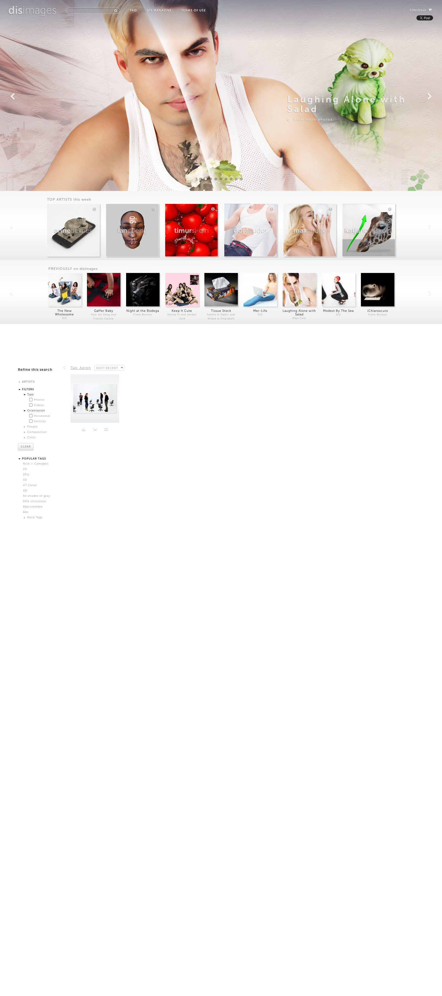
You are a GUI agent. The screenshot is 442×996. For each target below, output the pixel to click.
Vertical (40, 421)
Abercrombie (32, 506)
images (32, 10)
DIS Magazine (159, 10)
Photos (39, 400)
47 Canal (30, 485)
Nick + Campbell (36, 463)
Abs (25, 512)
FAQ (133, 10)
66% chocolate (34, 501)
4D (25, 490)
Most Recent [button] (107, 368)
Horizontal (42, 416)
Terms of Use (193, 10)
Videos (39, 405)
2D (25, 469)
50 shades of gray (36, 496)
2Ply (26, 474)
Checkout (418, 10)
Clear (26, 446)
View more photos (312, 119)
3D (25, 480)
